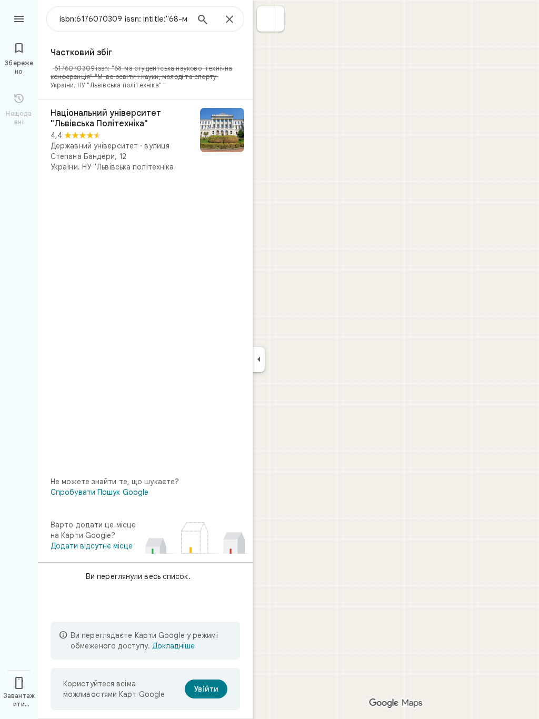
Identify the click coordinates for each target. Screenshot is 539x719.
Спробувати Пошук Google (99, 492)
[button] (265, 19)
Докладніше (173, 646)
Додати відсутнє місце (92, 546)
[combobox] (123, 19)
